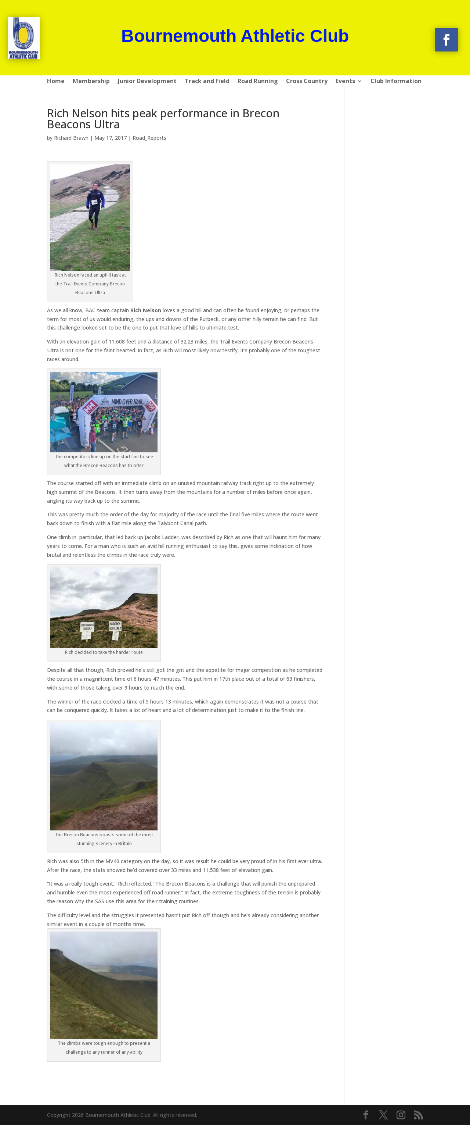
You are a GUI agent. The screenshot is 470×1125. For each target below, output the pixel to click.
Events (345, 81)
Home (56, 81)
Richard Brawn (71, 137)
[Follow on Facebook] (446, 39)
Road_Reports (149, 137)
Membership (91, 81)
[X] (383, 1115)
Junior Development (147, 81)
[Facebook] (365, 1115)
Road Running (258, 81)
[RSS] (418, 1115)
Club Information (396, 81)
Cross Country (307, 81)
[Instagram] (401, 1115)
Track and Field (207, 81)
